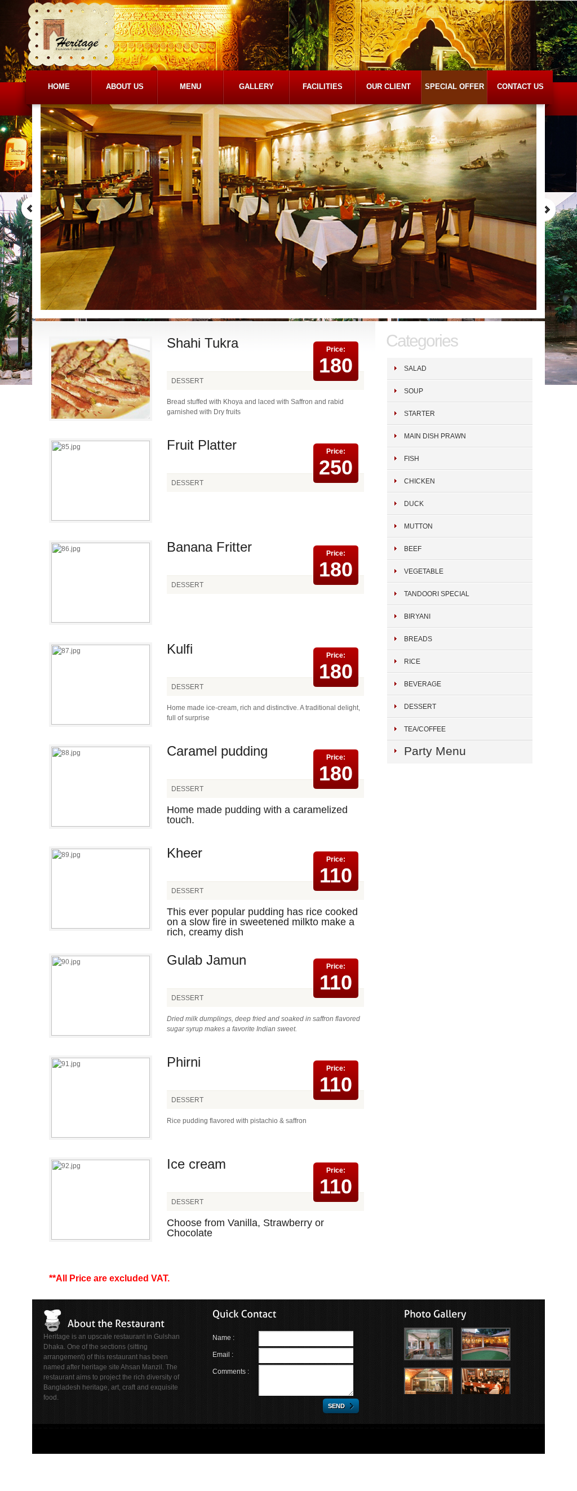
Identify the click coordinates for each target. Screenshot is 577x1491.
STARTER (419, 414)
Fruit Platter (202, 444)
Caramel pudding (217, 750)
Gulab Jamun (206, 960)
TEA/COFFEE (425, 729)
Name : (223, 1338)
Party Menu (435, 750)
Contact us (520, 86)
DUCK (414, 504)
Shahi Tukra (202, 342)
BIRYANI (417, 616)
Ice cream (196, 1164)
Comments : (230, 1371)
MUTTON (418, 526)
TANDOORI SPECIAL (436, 594)
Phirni (184, 1062)
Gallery (256, 86)
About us (125, 86)
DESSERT (420, 707)
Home (59, 86)
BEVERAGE (422, 684)
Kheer (184, 852)
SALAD (415, 368)
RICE (412, 661)
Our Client (388, 86)
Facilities (323, 86)
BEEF (412, 549)
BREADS (418, 639)
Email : (222, 1355)
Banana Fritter (209, 546)
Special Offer (454, 86)
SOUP (413, 391)
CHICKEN (419, 481)
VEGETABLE (423, 571)
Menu (190, 86)
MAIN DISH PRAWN (435, 436)
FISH (411, 459)
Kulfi (180, 648)
